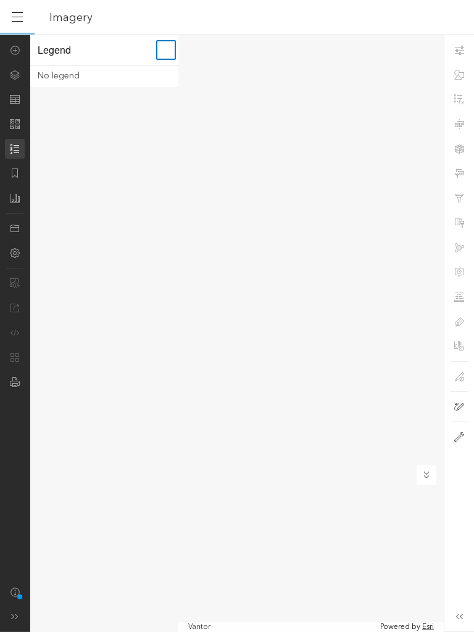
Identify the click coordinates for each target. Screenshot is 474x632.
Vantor (199, 627)
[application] (237, 333)
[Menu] (17, 17)
